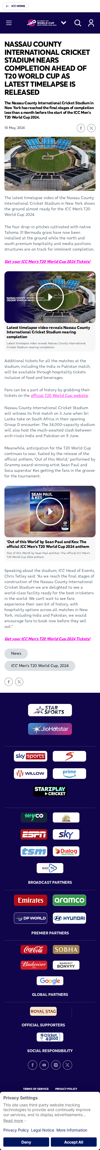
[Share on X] (91, 128)
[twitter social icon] (67, 1065)
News (16, 653)
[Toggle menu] (8, 22)
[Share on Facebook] (81, 128)
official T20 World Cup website (59, 395)
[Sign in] (91, 22)
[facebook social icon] (32, 1065)
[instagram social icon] (56, 1065)
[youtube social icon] (44, 1065)
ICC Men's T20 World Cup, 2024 (40, 665)
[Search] (77, 22)
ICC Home (18, 6)
